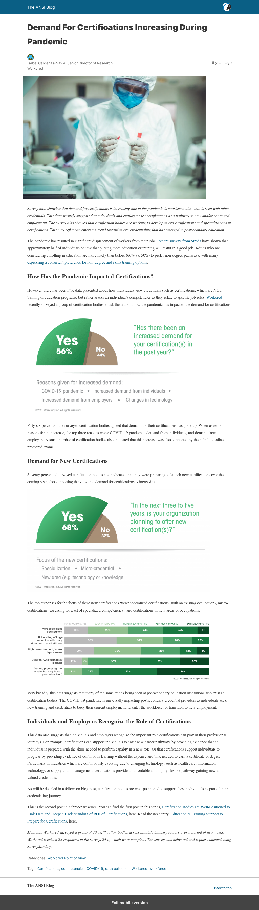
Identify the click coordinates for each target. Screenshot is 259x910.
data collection (117, 868)
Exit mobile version (129, 902)
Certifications (48, 868)
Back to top (223, 888)
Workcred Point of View (66, 858)
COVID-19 (95, 868)
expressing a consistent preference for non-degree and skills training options (87, 262)
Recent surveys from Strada (179, 240)
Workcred (214, 297)
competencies (72, 868)
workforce (157, 868)
